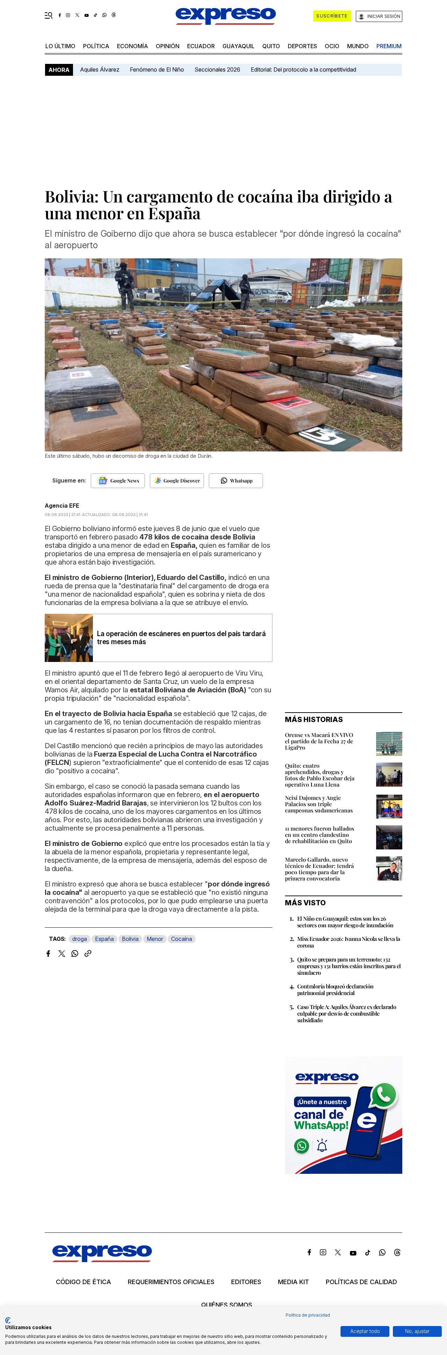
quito (271, 46)
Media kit (293, 1282)
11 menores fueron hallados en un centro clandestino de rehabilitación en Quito (319, 835)
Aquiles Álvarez (99, 69)
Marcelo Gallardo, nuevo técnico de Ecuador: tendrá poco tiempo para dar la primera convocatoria (319, 869)
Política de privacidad (308, 1315)
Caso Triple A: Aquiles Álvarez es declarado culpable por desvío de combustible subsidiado (346, 1013)
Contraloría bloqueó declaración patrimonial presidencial (335, 989)
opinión (167, 46)
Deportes (302, 46)
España (104, 938)
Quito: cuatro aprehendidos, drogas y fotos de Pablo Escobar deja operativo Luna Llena (319, 775)
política (96, 46)
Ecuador (201, 46)
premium (389, 46)
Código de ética (83, 1282)
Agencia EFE (62, 505)
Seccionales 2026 (217, 69)
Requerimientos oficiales (171, 1282)
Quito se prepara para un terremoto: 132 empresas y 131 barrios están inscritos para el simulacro (349, 966)
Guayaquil (238, 46)
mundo (358, 46)
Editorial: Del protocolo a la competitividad (304, 69)
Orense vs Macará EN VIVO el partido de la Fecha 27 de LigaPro (319, 741)
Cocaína (181, 938)
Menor (155, 938)
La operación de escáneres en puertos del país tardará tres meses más (181, 638)
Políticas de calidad (361, 1282)
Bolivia (130, 938)
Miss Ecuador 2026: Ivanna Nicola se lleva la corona (348, 942)
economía (132, 46)
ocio (332, 46)
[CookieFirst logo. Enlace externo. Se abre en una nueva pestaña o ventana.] (7, 1320)
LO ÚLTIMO (60, 46)
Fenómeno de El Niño (157, 69)
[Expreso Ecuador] (102, 1260)
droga (79, 938)
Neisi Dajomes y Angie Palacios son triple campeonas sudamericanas (319, 804)
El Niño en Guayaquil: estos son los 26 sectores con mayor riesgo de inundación (345, 922)
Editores (246, 1282)
